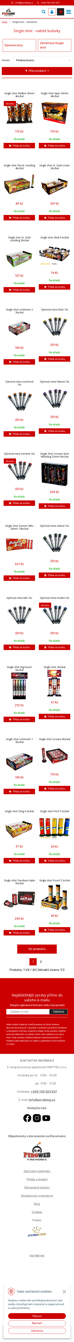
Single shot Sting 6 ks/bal (19, 811)
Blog (37, 1204)
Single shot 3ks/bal (54, 667)
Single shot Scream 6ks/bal (54, 739)
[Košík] (60, 11)
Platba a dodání (37, 1179)
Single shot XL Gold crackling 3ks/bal (19, 239)
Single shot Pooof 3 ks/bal (54, 880)
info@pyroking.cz (24, 2)
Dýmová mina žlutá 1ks (54, 309)
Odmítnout (37, 1330)
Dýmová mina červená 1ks (19, 453)
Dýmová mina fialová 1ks (54, 381)
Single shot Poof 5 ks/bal (54, 811)
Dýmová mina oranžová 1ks (19, 383)
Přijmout (37, 1316)
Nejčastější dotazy (37, 1187)
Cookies (37, 1212)
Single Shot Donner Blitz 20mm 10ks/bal (19, 527)
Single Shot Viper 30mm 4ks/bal (54, 95)
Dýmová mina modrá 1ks (54, 597)
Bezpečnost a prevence (37, 1195)
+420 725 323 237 (50, 2)
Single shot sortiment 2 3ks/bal (19, 311)
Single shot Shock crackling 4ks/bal (19, 167)
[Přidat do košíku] (19, 145)
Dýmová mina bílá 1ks (19, 597)
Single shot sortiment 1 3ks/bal (19, 741)
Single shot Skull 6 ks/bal (54, 237)
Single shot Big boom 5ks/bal (19, 668)
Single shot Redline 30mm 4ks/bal (19, 95)
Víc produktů (37, 949)
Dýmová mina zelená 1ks (54, 525)
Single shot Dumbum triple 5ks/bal (19, 882)
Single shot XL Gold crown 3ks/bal (54, 167)
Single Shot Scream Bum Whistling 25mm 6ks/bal (54, 455)
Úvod (4, 22)
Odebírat (58, 1011)
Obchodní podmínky (37, 1171)
